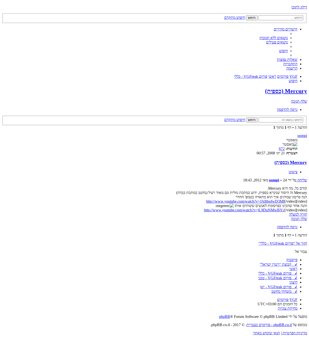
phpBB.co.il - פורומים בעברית (269, 325)
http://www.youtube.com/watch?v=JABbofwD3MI (245, 201)
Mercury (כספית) (286, 91)
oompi (302, 136)
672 (282, 149)
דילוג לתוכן (299, 7)
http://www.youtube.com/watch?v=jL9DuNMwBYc (244, 210)
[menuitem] (274, 38)
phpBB (224, 316)
